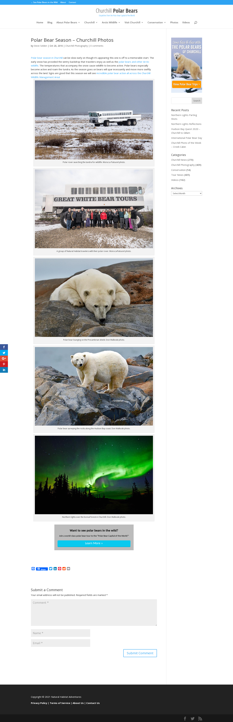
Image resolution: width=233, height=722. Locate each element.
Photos (174, 22)
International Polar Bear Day (186, 137)
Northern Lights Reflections (186, 123)
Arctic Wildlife (109, 22)
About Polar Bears (66, 22)
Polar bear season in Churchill (47, 57)
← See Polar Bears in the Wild (44, 2)
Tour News (177, 174)
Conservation (155, 22)
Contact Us (93, 703)
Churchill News (179, 159)
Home (39, 22)
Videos (186, 22)
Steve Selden (40, 45)
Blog (49, 22)
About (63, 2)
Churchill (89, 22)
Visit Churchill (132, 22)
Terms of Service (60, 703)
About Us (78, 703)
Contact (72, 2)
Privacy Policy (39, 703)
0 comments (96, 45)
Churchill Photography (76, 45)
